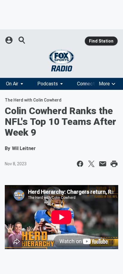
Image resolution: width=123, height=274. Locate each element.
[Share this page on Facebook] (80, 164)
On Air (12, 84)
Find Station (101, 41)
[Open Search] (22, 40)
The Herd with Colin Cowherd (33, 100)
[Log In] (9, 40)
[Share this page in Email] (103, 164)
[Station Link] (61, 60)
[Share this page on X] (91, 164)
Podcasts (47, 84)
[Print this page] (114, 164)
